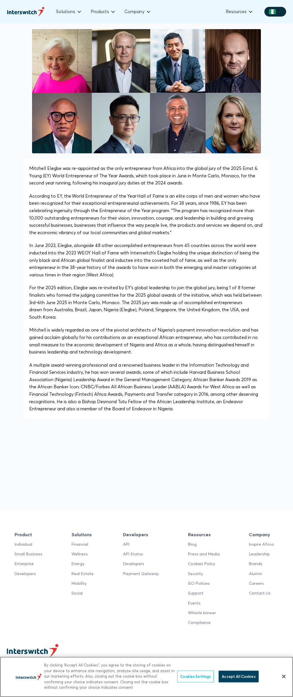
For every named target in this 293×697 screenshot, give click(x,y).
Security (195, 573)
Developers (25, 573)
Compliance (199, 622)
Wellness (80, 554)
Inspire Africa (261, 544)
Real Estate (83, 573)
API (126, 544)
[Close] (284, 676)
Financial (80, 544)
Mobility (79, 583)
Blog (192, 544)
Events (194, 603)
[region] (146, 677)
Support (195, 593)
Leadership (259, 554)
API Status (133, 554)
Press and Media (204, 554)
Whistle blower (202, 612)
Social (77, 593)
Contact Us (260, 593)
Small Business (28, 554)
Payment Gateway (141, 573)
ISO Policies (199, 583)
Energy (78, 563)
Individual (23, 544)
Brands (255, 563)
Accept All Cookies (238, 676)
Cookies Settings (195, 676)
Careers (256, 583)
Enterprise (24, 563)
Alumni (255, 573)
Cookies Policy (201, 563)
